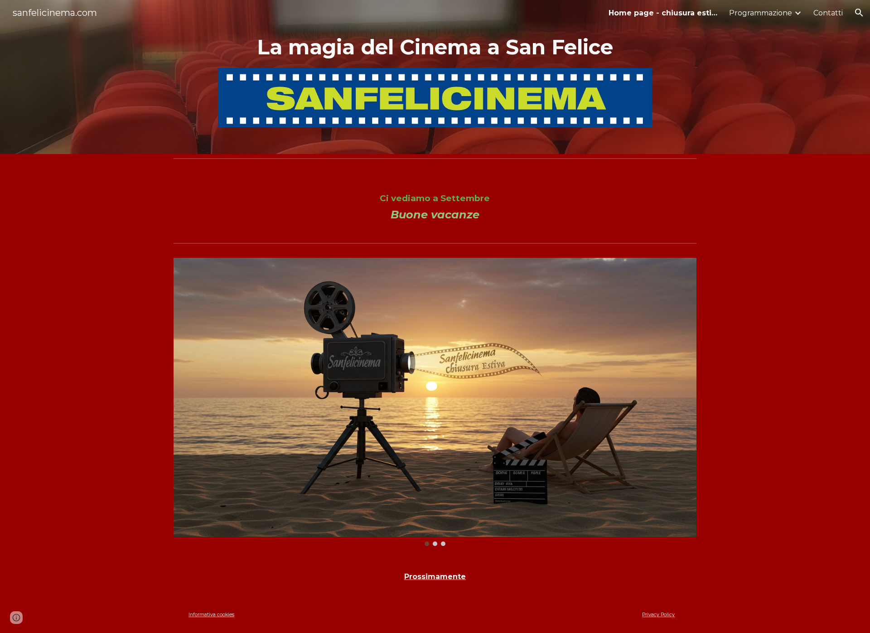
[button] (859, 13)
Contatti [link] (828, 13)
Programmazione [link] (760, 13)
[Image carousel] (435, 402)
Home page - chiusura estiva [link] (663, 13)
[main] (435, 47)
